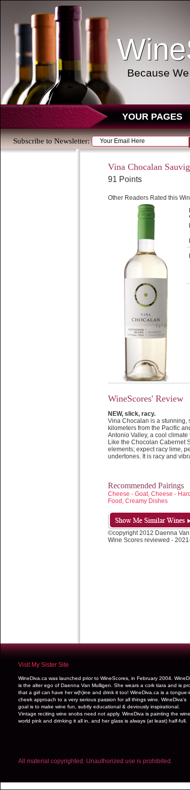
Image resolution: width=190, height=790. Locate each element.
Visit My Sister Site (43, 664)
